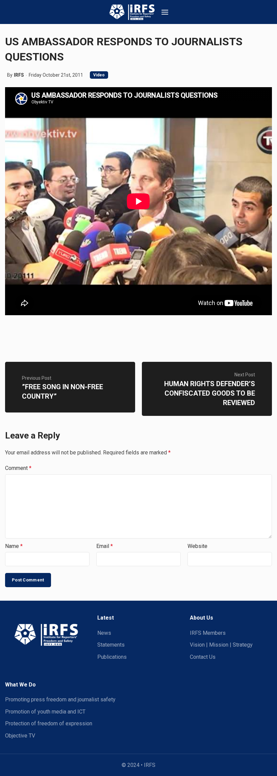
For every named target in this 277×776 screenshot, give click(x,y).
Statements (111, 645)
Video (99, 75)
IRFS (19, 75)
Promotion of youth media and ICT (45, 711)
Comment (18, 468)
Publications (112, 657)
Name (14, 546)
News (104, 633)
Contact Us (203, 657)
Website (197, 546)
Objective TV (20, 735)
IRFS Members (208, 633)
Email (104, 546)
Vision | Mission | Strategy (221, 645)
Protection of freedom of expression (48, 723)
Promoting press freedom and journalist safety (60, 699)
